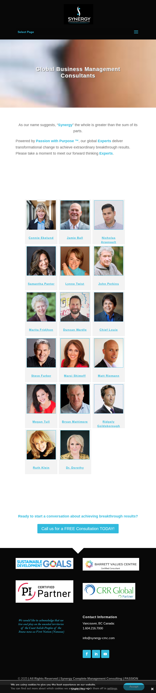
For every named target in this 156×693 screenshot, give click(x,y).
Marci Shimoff (75, 375)
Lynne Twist (74, 283)
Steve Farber (41, 375)
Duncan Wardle (75, 329)
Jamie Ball (75, 237)
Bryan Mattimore (75, 421)
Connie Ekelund (41, 237)
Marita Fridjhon (41, 329)
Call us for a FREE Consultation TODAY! (78, 528)
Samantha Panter (41, 283)
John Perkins (108, 283)
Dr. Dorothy (75, 467)
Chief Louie (109, 329)
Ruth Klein (41, 467)
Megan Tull (41, 421)
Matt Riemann (108, 375)
